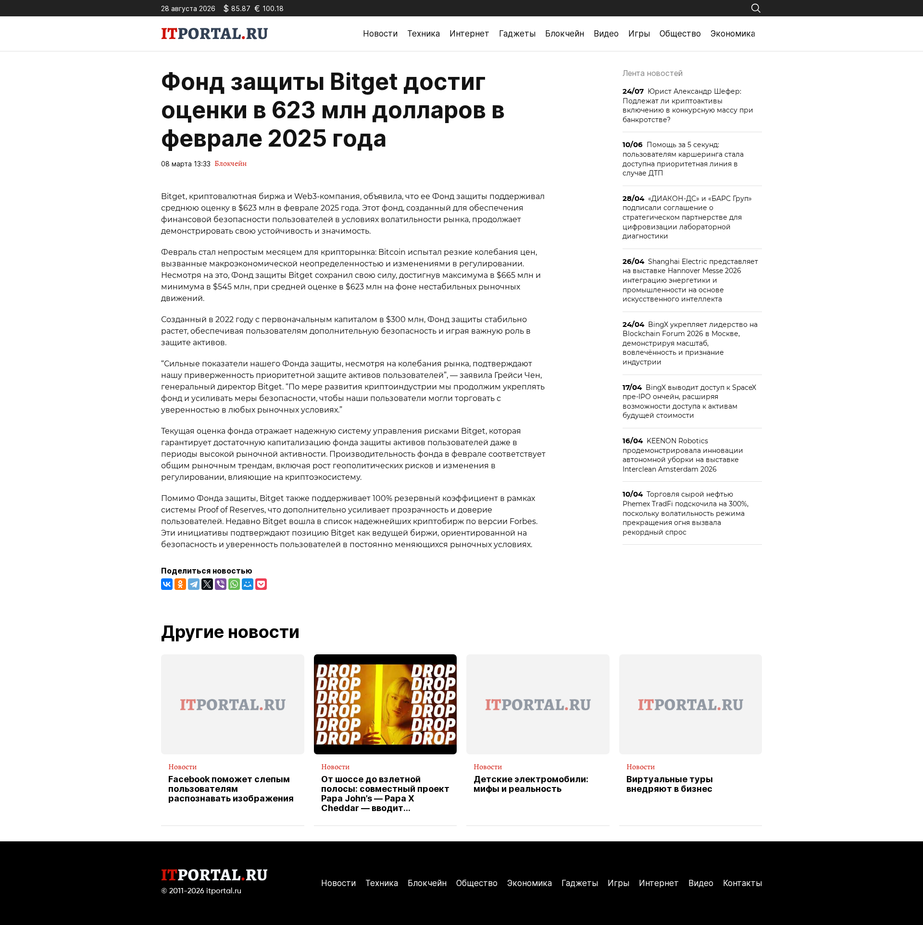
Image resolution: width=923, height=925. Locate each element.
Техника (423, 33)
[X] (207, 584)
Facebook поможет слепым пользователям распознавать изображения (231, 789)
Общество (680, 33)
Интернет (469, 33)
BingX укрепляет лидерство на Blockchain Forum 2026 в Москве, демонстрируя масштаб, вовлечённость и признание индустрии (690, 343)
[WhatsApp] (234, 584)
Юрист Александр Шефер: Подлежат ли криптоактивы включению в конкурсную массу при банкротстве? (688, 105)
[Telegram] (194, 584)
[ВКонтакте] (167, 584)
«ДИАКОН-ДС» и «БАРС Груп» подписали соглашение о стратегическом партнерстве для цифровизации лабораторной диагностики (687, 217)
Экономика (733, 33)
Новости (380, 33)
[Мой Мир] (247, 584)
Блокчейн (564, 33)
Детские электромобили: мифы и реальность (531, 784)
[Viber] (220, 584)
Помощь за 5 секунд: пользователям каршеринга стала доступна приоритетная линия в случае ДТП (683, 158)
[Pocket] (261, 584)
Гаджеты (517, 33)
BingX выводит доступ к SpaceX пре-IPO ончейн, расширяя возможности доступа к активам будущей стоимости (689, 401)
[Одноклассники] (180, 584)
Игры (639, 33)
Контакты (742, 883)
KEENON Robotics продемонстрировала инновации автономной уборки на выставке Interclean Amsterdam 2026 (683, 455)
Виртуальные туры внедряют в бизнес (669, 784)
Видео (606, 33)
